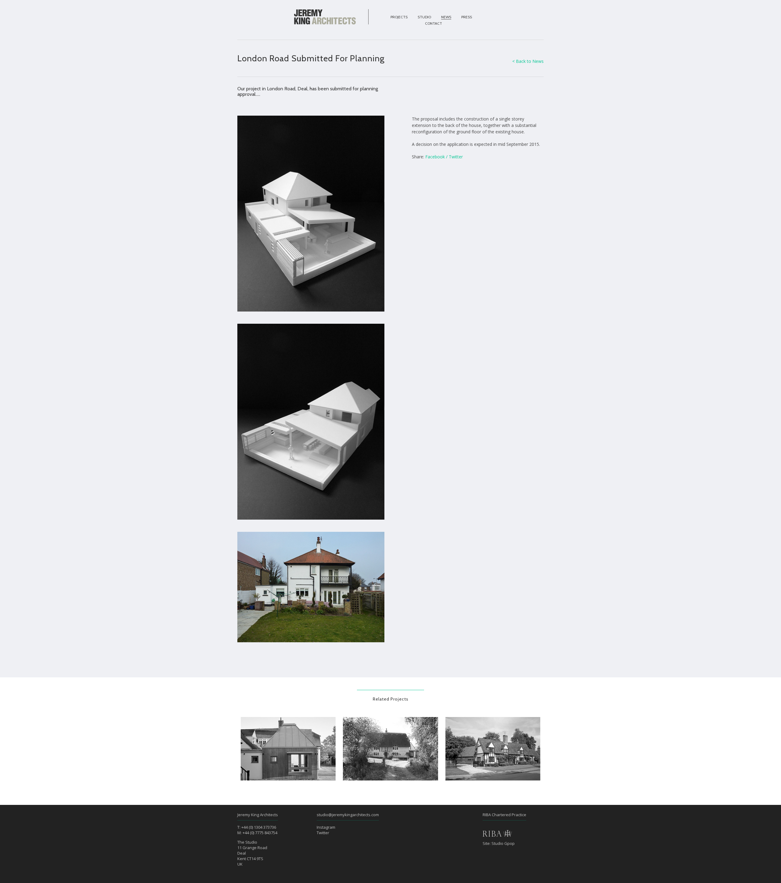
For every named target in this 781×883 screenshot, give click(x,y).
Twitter (456, 157)
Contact (433, 23)
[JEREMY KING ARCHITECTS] (324, 17)
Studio (424, 17)
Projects (399, 17)
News (446, 17)
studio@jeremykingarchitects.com (348, 814)
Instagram (326, 827)
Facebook (435, 157)
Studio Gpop (503, 843)
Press (466, 17)
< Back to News (528, 61)
